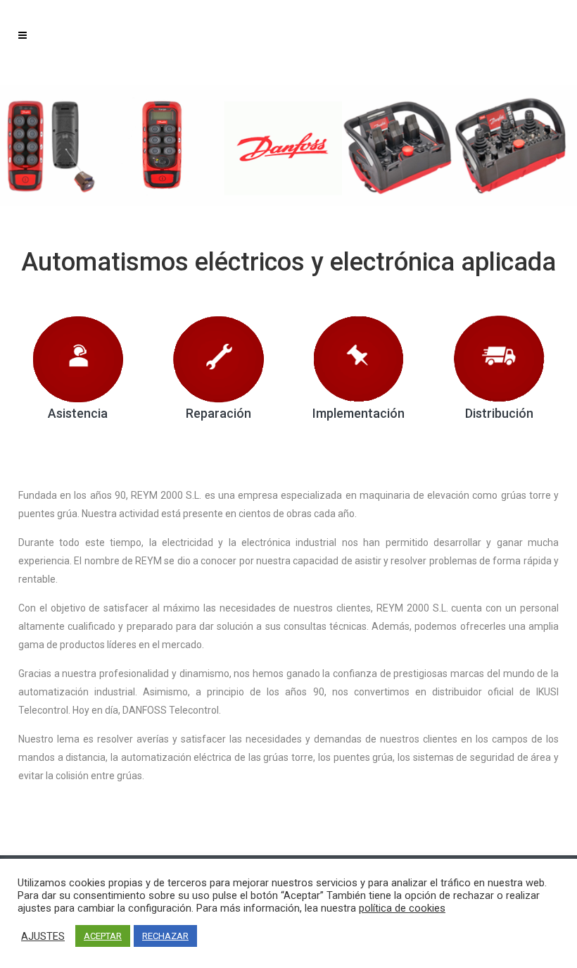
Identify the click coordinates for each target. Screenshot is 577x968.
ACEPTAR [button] (103, 936)
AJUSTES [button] (43, 936)
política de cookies (402, 908)
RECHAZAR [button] (165, 936)
